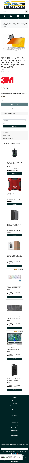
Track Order (14, 403)
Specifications (6, 135)
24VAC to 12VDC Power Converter (13, 457)
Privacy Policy (14, 427)
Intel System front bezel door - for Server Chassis (13, 317)
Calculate (15, 126)
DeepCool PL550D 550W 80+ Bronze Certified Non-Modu (14, 256)
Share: (3, 69)
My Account (14, 400)
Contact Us (14, 418)
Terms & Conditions (15, 451)
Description (5, 132)
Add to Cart (15, 104)
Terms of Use (14, 425)
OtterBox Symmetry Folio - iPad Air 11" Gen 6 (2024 (14, 225)
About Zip (14, 438)
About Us (14, 413)
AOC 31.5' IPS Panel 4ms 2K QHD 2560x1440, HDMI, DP (14, 348)
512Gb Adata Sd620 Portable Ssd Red (14, 194)
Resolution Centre (14, 405)
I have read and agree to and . (15, 451)
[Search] (26, 11)
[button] (14, 108)
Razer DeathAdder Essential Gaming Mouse (14, 163)
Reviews (5, 138)
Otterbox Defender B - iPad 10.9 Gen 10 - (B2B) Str (14, 379)
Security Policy (14, 435)
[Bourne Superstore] (14, 4)
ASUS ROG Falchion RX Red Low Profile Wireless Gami (14, 286)
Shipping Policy (14, 430)
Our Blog (14, 415)
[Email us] (11, 454)
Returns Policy (14, 433)
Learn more (24, 93)
